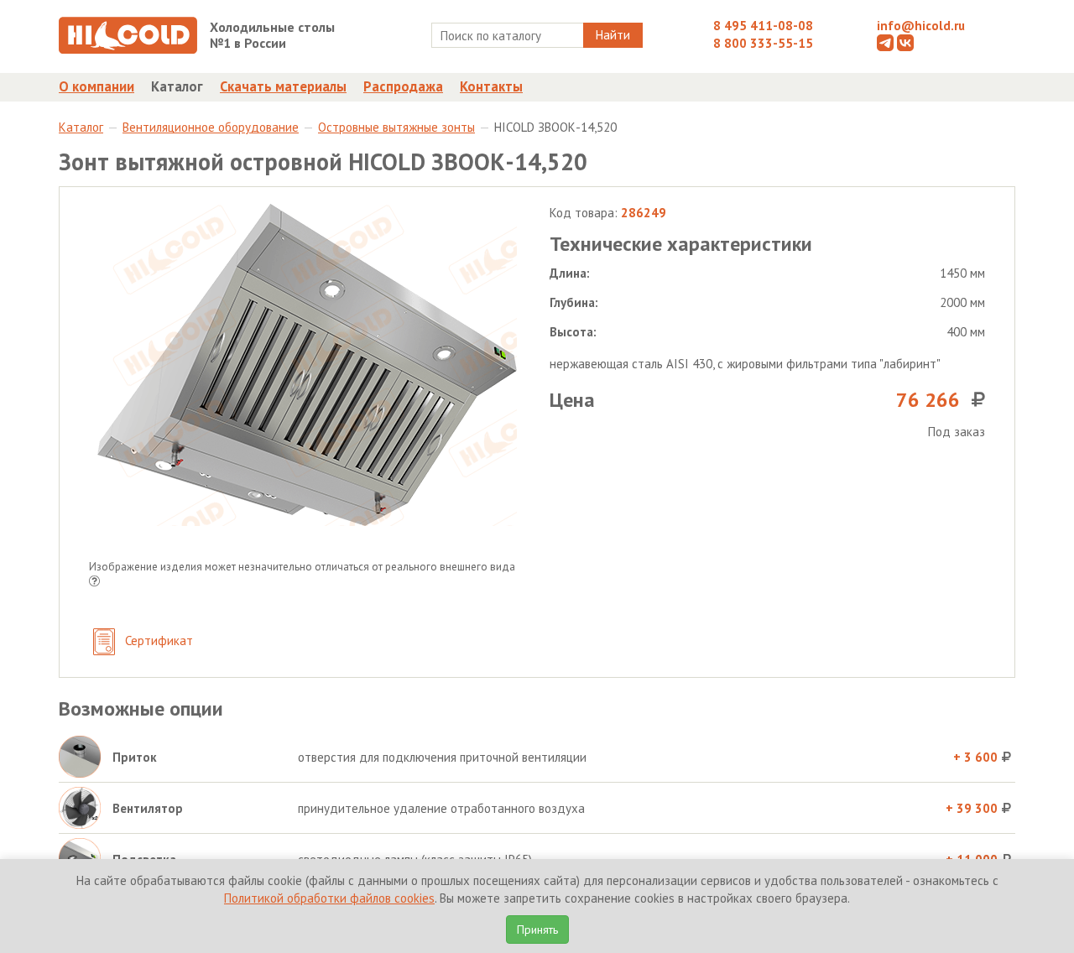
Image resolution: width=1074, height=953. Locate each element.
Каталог (177, 86)
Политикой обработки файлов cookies (329, 898)
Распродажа (403, 86)
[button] (94, 582)
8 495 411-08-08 (763, 26)
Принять (537, 929)
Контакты (491, 86)
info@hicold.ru (921, 26)
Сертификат (157, 640)
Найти (613, 35)
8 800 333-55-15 (763, 43)
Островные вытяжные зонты (396, 127)
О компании (96, 86)
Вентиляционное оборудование (211, 127)
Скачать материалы (283, 86)
